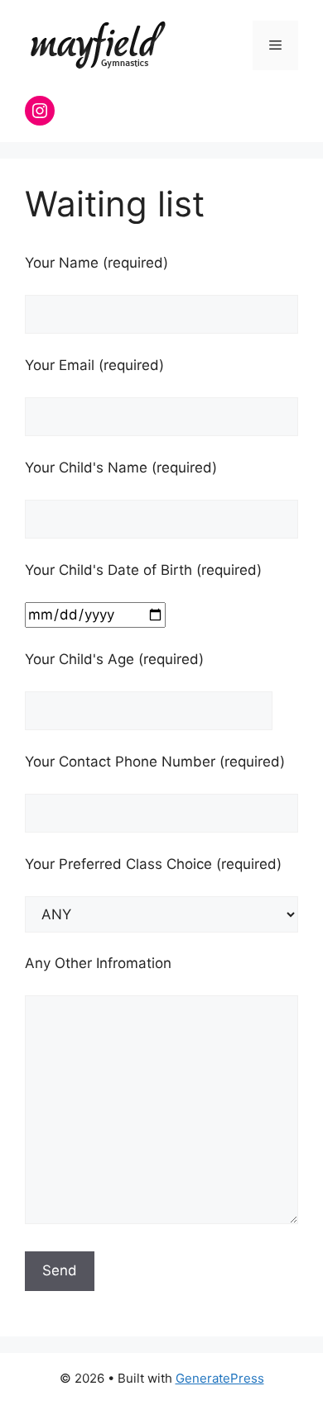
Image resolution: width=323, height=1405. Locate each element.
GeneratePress (220, 1378)
